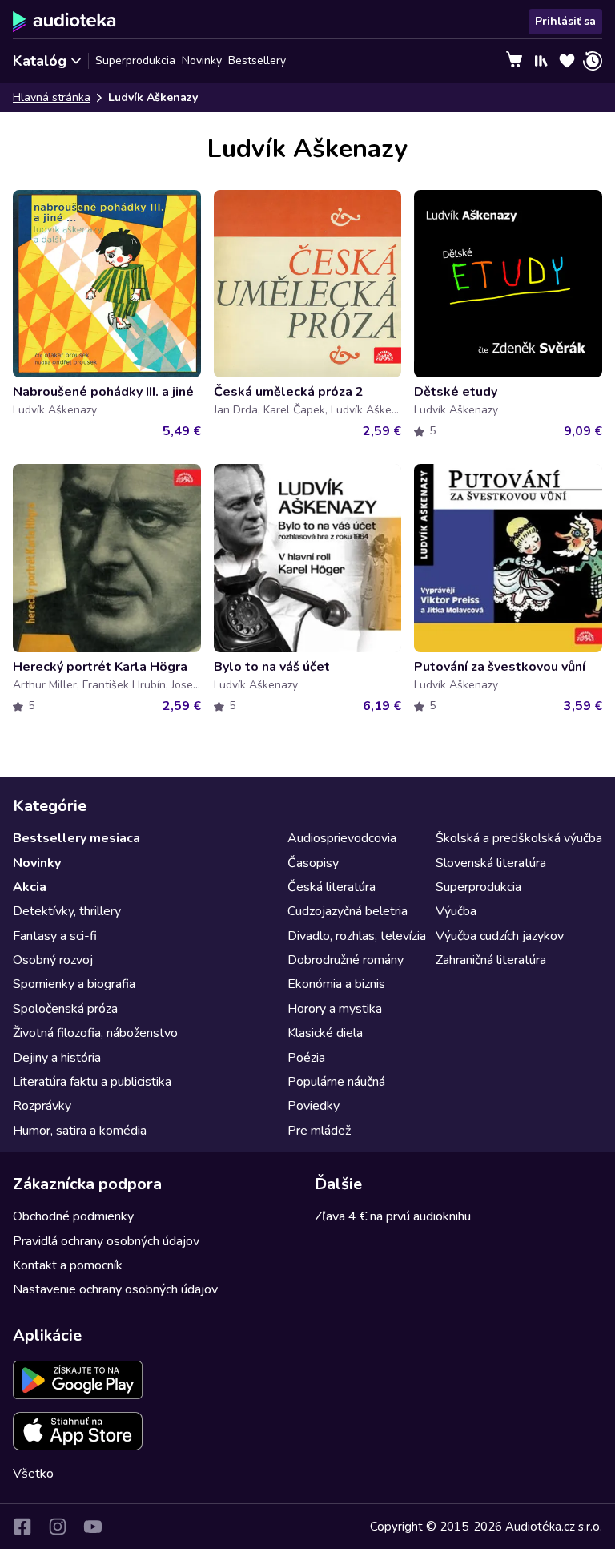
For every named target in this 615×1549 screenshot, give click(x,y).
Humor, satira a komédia (80, 1131)
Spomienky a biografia (74, 984)
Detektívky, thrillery (67, 911)
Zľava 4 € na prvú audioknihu (393, 1216)
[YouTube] (92, 1526)
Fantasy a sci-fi (55, 936)
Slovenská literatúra (491, 863)
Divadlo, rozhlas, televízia (356, 936)
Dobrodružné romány (345, 960)
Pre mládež (319, 1131)
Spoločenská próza (65, 1009)
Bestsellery (257, 60)
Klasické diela (325, 1033)
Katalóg (39, 61)
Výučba (456, 911)
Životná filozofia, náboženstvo (95, 1033)
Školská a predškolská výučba (519, 838)
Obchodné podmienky (73, 1216)
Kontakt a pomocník (68, 1265)
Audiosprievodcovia (341, 838)
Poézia (306, 1058)
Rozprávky (42, 1106)
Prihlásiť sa (565, 21)
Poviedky (313, 1106)
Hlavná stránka (51, 97)
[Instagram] (57, 1526)
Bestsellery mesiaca (76, 838)
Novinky (202, 60)
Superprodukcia (135, 60)
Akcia (29, 887)
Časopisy (313, 863)
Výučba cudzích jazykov (500, 936)
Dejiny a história (57, 1058)
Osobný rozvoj (53, 960)
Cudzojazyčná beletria (347, 911)
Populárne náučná (336, 1082)
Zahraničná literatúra (491, 960)
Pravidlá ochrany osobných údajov (106, 1241)
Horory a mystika (334, 1009)
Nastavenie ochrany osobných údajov (115, 1289)
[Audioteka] (64, 21)
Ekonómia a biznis (336, 984)
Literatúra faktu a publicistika (92, 1082)
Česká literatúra (331, 887)
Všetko (33, 1473)
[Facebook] (22, 1526)
